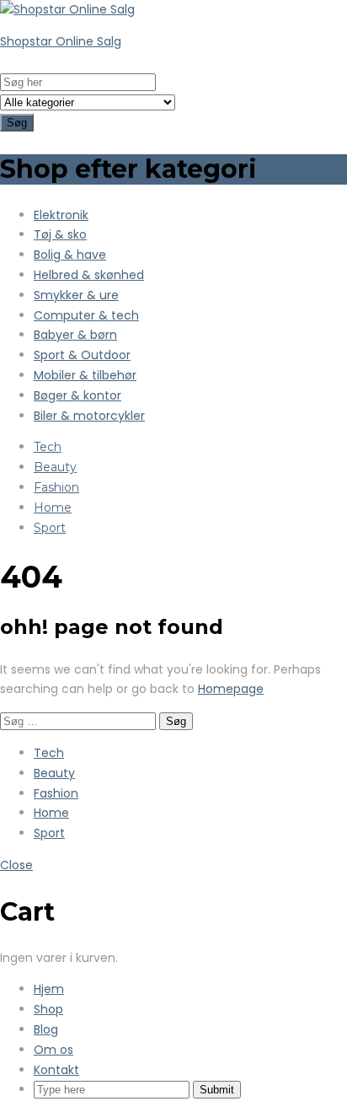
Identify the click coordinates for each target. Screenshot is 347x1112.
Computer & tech (86, 315)
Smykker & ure (76, 295)
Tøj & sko (60, 234)
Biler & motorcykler (89, 415)
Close (16, 865)
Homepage (231, 688)
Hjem (49, 988)
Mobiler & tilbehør (85, 375)
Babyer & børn (75, 334)
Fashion (56, 487)
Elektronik (61, 215)
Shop (48, 1009)
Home (53, 507)
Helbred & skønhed (89, 274)
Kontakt (56, 1069)
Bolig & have (70, 254)
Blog (46, 1029)
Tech (47, 446)
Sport (50, 527)
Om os (53, 1049)
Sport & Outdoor (82, 354)
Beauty (55, 467)
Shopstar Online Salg (60, 41)
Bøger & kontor (77, 395)
